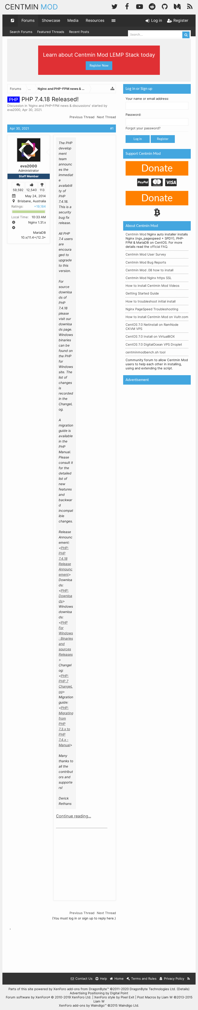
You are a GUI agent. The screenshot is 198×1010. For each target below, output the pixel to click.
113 (42, 190)
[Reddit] (152, 6)
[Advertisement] (92, 860)
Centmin (31, 6)
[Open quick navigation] (12, 21)
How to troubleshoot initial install (151, 301)
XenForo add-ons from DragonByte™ (81, 989)
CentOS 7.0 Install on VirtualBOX (150, 336)
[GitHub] (164, 6)
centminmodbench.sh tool (145, 352)
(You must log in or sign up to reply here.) (84, 918)
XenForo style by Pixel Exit (114, 997)
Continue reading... (73, 816)
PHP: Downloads (65, 596)
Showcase (51, 20)
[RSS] (190, 6)
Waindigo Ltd (128, 1005)
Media (72, 20)
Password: (133, 115)
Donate (157, 168)
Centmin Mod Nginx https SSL (148, 278)
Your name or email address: (147, 99)
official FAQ (158, 247)
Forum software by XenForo (48, 997)
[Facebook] (127, 6)
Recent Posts (79, 32)
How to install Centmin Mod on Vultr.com (157, 317)
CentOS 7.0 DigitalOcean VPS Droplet (154, 344)
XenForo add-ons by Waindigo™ (82, 1005)
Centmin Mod (136, 234)
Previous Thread (82, 117)
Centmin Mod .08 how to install (149, 270)
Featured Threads (50, 32)
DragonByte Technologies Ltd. (153, 989)
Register (163, 139)
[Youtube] (139, 6)
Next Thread (106, 117)
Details (183, 989)
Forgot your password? (143, 128)
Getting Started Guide (142, 293)
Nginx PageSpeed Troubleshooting (152, 309)
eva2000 (13, 110)
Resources (95, 20)
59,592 (18, 190)
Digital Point (119, 993)
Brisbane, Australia (32, 201)
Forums (28, 20)
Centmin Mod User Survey (146, 254)
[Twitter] (114, 6)
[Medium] (177, 6)
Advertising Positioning (87, 993)
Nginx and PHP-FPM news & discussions (59, 106)
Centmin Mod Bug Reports (146, 262)
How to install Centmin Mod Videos (152, 285)
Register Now (99, 65)
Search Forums (21, 32)
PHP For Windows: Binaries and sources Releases (66, 638)
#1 (111, 128)
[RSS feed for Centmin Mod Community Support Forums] (188, 978)
